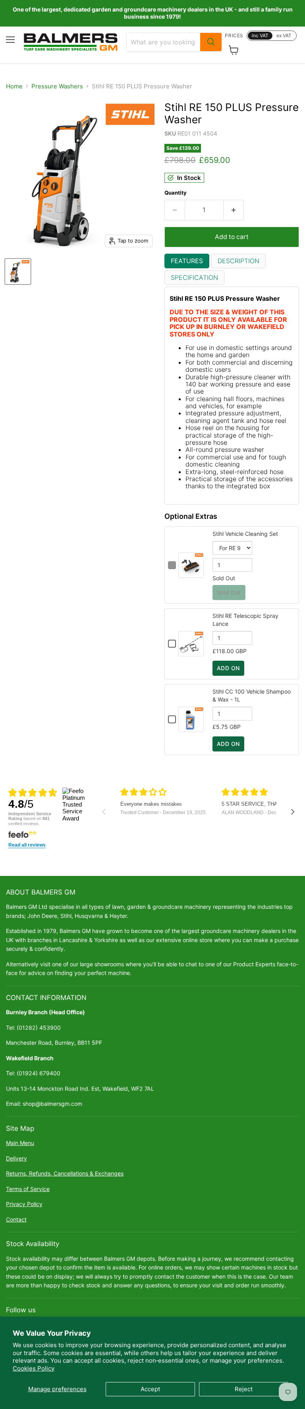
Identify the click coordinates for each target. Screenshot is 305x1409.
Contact (16, 1219)
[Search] (211, 42)
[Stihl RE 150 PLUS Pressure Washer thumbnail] (18, 271)
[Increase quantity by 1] (234, 210)
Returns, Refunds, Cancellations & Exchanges (65, 1173)
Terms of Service (28, 1188)
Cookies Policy (33, 1368)
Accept (150, 1389)
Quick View (191, 573)
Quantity (175, 193)
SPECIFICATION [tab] (194, 277)
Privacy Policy (24, 1204)
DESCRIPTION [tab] (238, 261)
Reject (244, 1389)
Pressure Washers (57, 86)
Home (14, 86)
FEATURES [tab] (187, 261)
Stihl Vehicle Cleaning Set (245, 533)
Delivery (16, 1158)
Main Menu (20, 1142)
